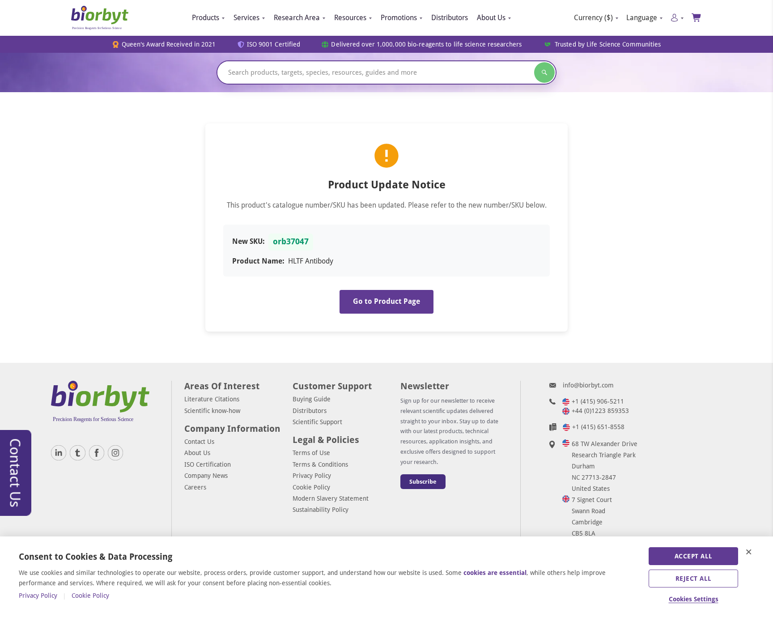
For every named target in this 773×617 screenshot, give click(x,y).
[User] (677, 17)
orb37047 (291, 241)
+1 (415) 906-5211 (598, 401)
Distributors (449, 17)
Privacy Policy (312, 475)
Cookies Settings (693, 599)
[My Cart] (697, 18)
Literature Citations (211, 399)
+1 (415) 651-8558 (598, 426)
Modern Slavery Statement (331, 498)
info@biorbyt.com (588, 385)
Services (246, 17)
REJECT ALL (693, 578)
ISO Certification (207, 464)
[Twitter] (77, 452)
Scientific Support (317, 422)
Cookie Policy (311, 487)
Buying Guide (312, 399)
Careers (195, 487)
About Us (491, 17)
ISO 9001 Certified (274, 44)
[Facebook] (96, 452)
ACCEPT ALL (694, 556)
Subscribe (423, 481)
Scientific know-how (212, 410)
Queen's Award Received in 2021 (169, 44)
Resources (350, 17)
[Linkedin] (58, 452)
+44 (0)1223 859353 (600, 410)
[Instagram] (115, 452)
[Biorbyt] (99, 18)
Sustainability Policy (320, 509)
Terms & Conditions (320, 464)
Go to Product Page (386, 301)
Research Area (297, 17)
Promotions (399, 17)
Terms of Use (311, 452)
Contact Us (199, 441)
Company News (206, 475)
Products (205, 17)
